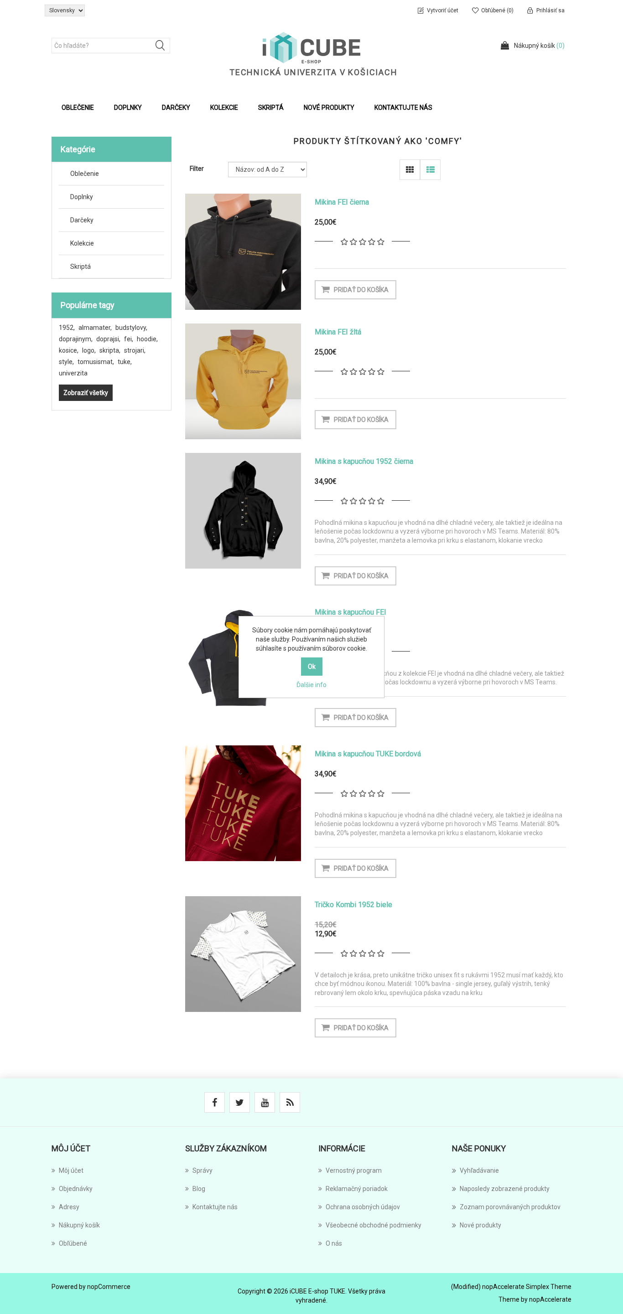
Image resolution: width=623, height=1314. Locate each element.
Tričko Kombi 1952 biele (353, 904)
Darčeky (81, 220)
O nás (334, 1243)
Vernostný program (354, 1170)
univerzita (73, 373)
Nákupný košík (79, 1225)
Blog (198, 1188)
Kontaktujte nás (403, 107)
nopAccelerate (550, 1299)
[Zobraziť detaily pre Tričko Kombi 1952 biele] (243, 954)
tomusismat (96, 361)
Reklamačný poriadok (357, 1188)
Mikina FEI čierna (342, 202)
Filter (197, 168)
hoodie (147, 339)
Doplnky (81, 196)
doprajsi (108, 339)
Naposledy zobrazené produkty (505, 1188)
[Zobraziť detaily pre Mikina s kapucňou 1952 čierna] (243, 511)
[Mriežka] (410, 169)
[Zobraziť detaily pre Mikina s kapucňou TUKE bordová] (243, 803)
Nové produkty (329, 107)
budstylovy (131, 327)
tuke (125, 361)
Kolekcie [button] (224, 107)
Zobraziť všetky (85, 392)
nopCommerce (108, 1286)
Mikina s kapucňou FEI (350, 612)
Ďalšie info (311, 684)
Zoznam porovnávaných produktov (510, 1207)
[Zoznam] (430, 169)
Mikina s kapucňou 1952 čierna (364, 461)
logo (89, 350)
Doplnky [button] (128, 107)
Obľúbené (73, 1243)
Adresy (69, 1207)
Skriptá (80, 266)
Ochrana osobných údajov (363, 1207)
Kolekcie (82, 243)
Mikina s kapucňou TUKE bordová (368, 753)
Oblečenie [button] (78, 107)
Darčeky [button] (176, 107)
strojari (134, 350)
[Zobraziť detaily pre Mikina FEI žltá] (243, 381)
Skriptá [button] (271, 107)
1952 (67, 327)
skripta (109, 350)
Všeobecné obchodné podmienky (373, 1225)
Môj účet (71, 1170)
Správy (202, 1170)
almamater (95, 327)
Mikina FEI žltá (338, 332)
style (66, 361)
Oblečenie (84, 173)
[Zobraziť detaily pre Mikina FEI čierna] (243, 251)
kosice (68, 350)
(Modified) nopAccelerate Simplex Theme (511, 1286)
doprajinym (76, 339)
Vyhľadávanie (479, 1170)
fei (128, 339)
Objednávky (76, 1188)
